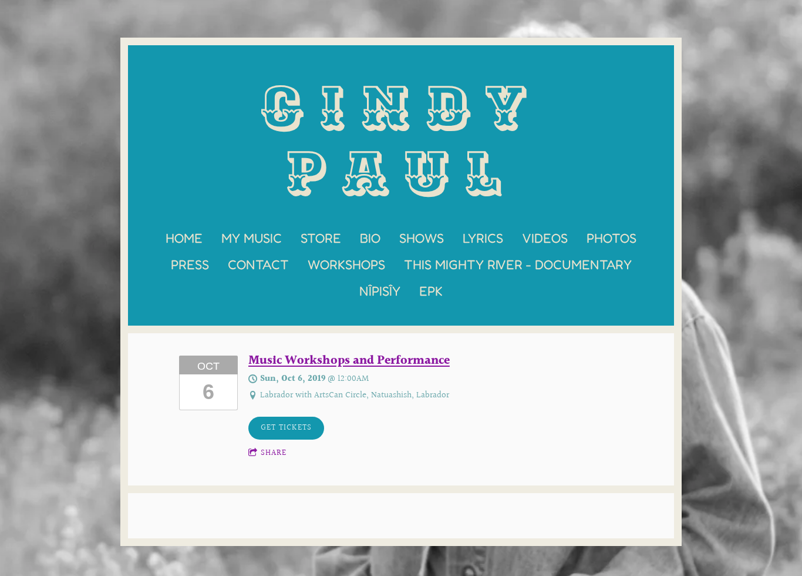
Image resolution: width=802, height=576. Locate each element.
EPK (431, 291)
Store (321, 238)
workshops (346, 264)
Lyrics (483, 238)
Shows (421, 238)
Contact (258, 264)
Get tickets (286, 427)
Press (190, 264)
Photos (611, 238)
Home (184, 238)
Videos (545, 238)
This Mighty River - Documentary (518, 264)
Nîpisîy (379, 291)
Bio (370, 238)
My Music (251, 238)
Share (274, 453)
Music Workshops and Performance (349, 360)
